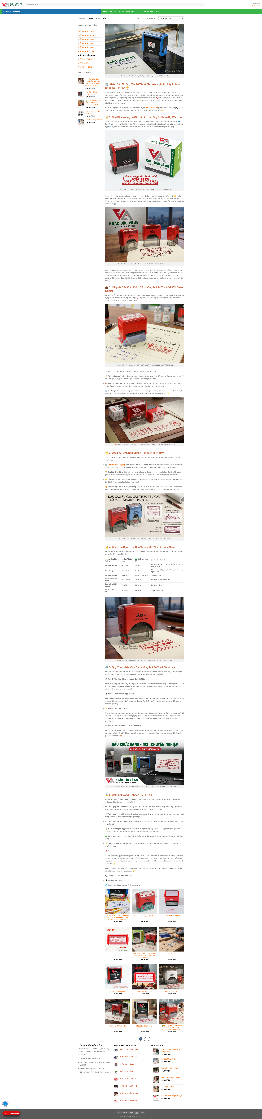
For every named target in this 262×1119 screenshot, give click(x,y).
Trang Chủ (107, 11)
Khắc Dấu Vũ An (152, 108)
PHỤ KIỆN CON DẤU (85, 67)
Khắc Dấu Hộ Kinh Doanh (144, 1026)
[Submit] (202, 4)
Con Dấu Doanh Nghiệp (116, 465)
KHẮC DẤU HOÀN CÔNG (86, 59)
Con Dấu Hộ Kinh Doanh (118, 992)
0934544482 (256, 5)
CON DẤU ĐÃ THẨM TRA (172, 916)
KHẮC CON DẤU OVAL (86, 47)
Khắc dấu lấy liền (138, 11)
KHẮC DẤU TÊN (83, 63)
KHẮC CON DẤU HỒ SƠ (86, 36)
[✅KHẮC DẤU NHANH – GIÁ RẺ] (12, 5)
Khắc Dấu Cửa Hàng (171, 992)
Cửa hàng (126, 11)
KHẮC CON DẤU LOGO (86, 39)
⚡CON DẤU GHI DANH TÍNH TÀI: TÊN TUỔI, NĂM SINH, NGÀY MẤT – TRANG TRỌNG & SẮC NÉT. (118, 918)
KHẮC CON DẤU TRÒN (86, 51)
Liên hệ (150, 11)
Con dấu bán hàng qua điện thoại (145, 916)
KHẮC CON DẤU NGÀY (86, 43)
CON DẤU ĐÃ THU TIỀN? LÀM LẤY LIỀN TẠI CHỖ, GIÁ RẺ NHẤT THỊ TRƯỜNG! (144, 955)
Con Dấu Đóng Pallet (172, 954)
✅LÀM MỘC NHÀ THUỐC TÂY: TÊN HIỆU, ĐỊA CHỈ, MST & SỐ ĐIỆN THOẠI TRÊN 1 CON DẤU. (171, 1028)
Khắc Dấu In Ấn (137, 1116)
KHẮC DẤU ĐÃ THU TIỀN (118, 1026)
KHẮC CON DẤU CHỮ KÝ (86, 32)
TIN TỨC (157, 11)
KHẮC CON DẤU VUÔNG (87, 55)
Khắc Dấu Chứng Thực (144, 992)
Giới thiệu (117, 11)
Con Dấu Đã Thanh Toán (118, 954)
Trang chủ (82, 18)
